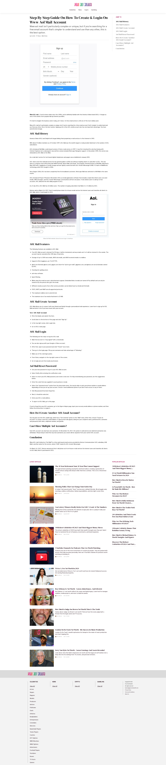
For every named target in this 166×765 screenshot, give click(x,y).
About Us (127, 694)
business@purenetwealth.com (131, 687)
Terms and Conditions (129, 692)
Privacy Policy (128, 690)
